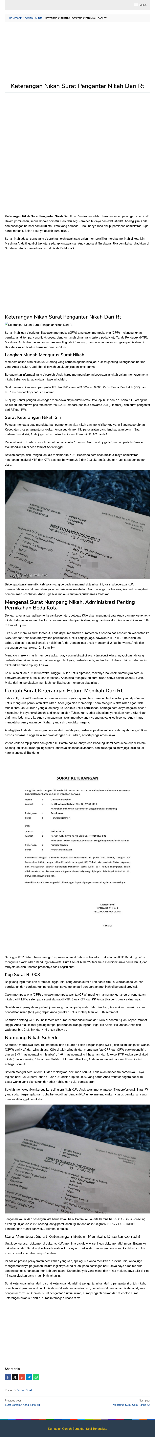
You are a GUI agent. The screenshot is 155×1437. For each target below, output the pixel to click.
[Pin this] (22, 1377)
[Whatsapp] (36, 1377)
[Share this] (8, 1377)
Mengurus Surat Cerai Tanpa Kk (131, 1402)
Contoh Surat (24, 1390)
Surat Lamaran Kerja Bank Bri (22, 1402)
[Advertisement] (77, 54)
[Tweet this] (15, 1377)
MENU (143, 5)
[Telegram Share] (29, 1377)
